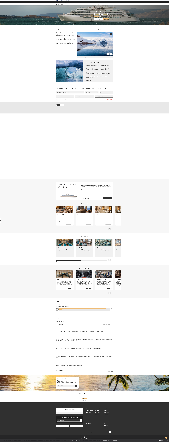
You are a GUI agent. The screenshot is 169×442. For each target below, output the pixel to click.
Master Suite (99, 215)
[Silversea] (58, 0)
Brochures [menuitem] (105, 410)
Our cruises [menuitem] (80, 4)
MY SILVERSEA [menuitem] (106, 425)
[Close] (168, 440)
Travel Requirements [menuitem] (97, 412)
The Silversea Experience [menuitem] (93, 4)
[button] (108, 54)
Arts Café (59, 279)
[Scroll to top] (112, 432)
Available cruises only (70, 99)
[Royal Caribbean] (62, 0)
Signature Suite (120, 215)
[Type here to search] (110, 432)
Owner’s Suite (61, 215)
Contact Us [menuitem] (105, 408)
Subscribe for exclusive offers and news (70, 417)
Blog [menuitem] (104, 423)
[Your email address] (76, 386)
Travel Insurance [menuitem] (97, 410)
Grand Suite (80, 215)
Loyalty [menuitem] (111, 4)
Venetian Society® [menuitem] (106, 412)
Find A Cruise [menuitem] (74, 4)
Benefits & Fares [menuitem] (106, 414)
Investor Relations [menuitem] (88, 412)
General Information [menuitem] (97, 408)
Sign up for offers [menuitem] (88, 423)
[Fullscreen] (111, 34)
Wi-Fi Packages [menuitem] (97, 414)
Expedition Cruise (60, 99)
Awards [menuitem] (87, 414)
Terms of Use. (115, 440)
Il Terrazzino (60, 248)
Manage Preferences (85, 432)
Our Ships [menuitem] (100, 4)
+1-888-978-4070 (70, 411)
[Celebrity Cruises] (67, 0)
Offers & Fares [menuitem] (106, 4)
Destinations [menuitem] (85, 4)
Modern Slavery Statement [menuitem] (89, 421)
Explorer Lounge (101, 279)
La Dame (118, 248)
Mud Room (80, 279)
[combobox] (109, 324)
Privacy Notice (105, 440)
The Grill (98, 248)
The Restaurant (81, 248)
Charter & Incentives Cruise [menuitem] (107, 421)
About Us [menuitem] (87, 408)
